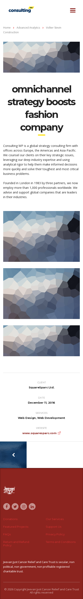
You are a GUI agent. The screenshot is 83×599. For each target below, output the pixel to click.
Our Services (55, 519)
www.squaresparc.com (39, 433)
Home (7, 27)
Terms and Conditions (61, 542)
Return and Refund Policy (16, 543)
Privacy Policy (55, 534)
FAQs (7, 534)
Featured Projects (15, 526)
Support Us (53, 526)
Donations (10, 519)
